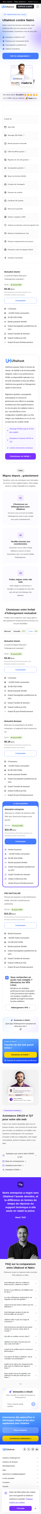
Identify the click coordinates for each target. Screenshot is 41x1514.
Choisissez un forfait (20, 456)
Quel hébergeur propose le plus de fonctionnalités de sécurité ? (17, 1313)
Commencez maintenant (19, 1438)
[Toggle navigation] (38, 6)
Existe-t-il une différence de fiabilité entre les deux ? (17, 1291)
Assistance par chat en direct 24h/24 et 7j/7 (20, 1155)
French (33, 2)
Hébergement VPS (20, 1007)
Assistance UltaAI (12, 1170)
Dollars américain (20, 2)
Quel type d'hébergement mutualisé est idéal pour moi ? (20, 1023)
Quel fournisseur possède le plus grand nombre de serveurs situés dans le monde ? (18, 1329)
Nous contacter (7, 2)
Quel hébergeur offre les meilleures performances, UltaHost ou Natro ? (17, 1283)
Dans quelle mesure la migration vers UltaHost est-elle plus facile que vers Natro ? (17, 1375)
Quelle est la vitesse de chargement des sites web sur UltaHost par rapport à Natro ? (18, 1366)
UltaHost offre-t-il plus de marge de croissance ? (17, 1320)
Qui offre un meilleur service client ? (17, 1336)
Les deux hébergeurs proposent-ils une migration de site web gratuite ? (17, 1298)
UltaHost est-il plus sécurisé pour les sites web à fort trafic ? (17, 1343)
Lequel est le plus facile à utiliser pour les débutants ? (18, 1306)
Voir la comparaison (19, 56)
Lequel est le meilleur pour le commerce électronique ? (15, 1350)
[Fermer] (35, 1508)
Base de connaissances (14, 1161)
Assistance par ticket (13, 1165)
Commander (20, 301)
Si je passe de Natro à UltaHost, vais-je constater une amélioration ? (18, 1358)
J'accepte (20, 1508)
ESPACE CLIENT (25, 6)
